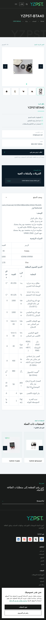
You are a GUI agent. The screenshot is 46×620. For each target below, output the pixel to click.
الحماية (42, 581)
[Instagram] (24, 539)
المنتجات (34, 21)
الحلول (42, 557)
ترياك (26, 21)
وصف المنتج (24, 197)
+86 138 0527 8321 (37, 144)
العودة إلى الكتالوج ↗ (39, 428)
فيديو (42, 564)
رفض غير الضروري (23, 613)
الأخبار (42, 561)
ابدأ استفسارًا (23, 501)
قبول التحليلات (23, 607)
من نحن (42, 551)
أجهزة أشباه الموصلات (38, 575)
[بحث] (26, 4)
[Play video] (23, 66)
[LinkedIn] (18, 539)
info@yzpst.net (38, 135)
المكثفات (41, 578)
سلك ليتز (41, 585)
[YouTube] (30, 539)
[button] (41, 66)
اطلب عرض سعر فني (23, 152)
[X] (35, 539)
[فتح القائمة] (16, 4)
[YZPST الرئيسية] (37, 4)
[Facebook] (41, 539)
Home (42, 21)
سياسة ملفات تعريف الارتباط (18, 601)
